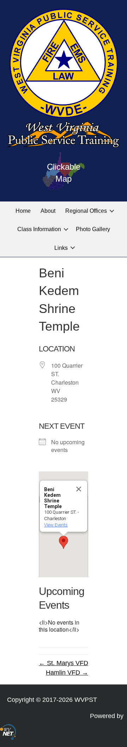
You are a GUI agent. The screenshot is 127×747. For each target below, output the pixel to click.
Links (61, 248)
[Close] (78, 489)
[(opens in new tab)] (8, 731)
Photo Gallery (93, 229)
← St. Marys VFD (63, 663)
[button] (112, 211)
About (48, 211)
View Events (56, 525)
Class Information (39, 229)
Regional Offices (86, 211)
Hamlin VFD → (67, 672)
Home (23, 211)
